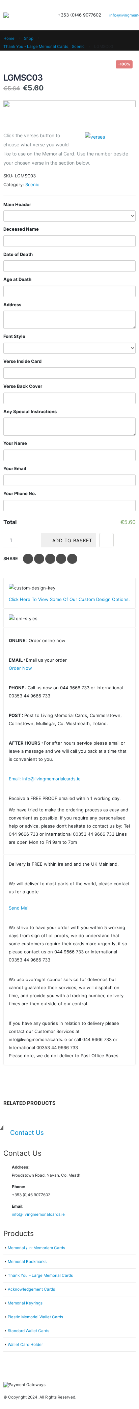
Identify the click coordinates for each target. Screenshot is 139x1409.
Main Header (17, 204)
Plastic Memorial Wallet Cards (35, 1317)
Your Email (14, 468)
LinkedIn (50, 559)
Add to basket (72, 540)
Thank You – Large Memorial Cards (40, 1275)
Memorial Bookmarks (27, 1261)
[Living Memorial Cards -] (20, 15)
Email (72, 559)
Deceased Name (21, 229)
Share (10, 558)
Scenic (32, 184)
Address (12, 304)
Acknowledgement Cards (31, 1289)
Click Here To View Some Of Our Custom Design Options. (69, 599)
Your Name (15, 443)
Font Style (14, 336)
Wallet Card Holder (25, 1344)
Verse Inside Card (22, 361)
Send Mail (19, 908)
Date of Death (18, 254)
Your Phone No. (19, 493)
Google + (61, 559)
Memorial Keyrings (25, 1303)
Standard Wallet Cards (28, 1330)
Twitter (39, 559)
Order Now (20, 668)
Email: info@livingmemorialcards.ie (45, 778)
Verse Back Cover (22, 386)
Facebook (28, 559)
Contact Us (27, 1133)
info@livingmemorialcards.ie (38, 1214)
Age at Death (17, 279)
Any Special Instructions (30, 411)
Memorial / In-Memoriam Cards (36, 1247)
